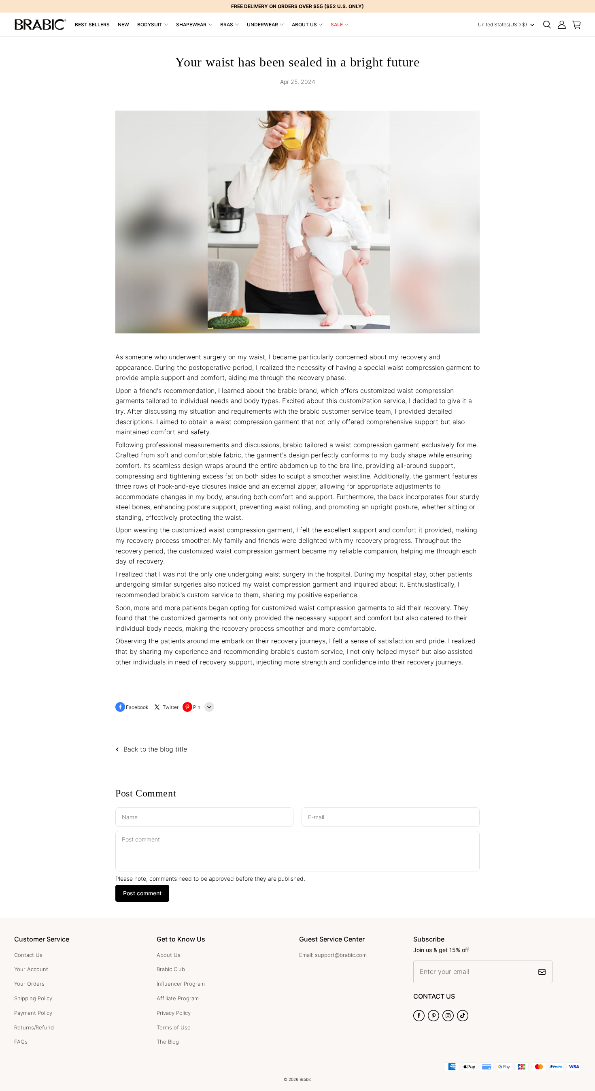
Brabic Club (171, 969)
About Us (304, 24)
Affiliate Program (178, 998)
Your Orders (29, 983)
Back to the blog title (155, 749)
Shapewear (191, 24)
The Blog (168, 1041)
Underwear (262, 24)
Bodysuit (149, 24)
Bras (226, 24)
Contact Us (28, 955)
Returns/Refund (34, 1027)
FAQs (21, 1041)
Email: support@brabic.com (333, 955)
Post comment (142, 893)
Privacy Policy (174, 1013)
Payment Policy (33, 1013)
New (123, 24)
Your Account (31, 969)
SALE (337, 24)
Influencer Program (181, 983)
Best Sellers (92, 24)
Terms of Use (174, 1027)
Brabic (306, 1079)
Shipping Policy (33, 998)
